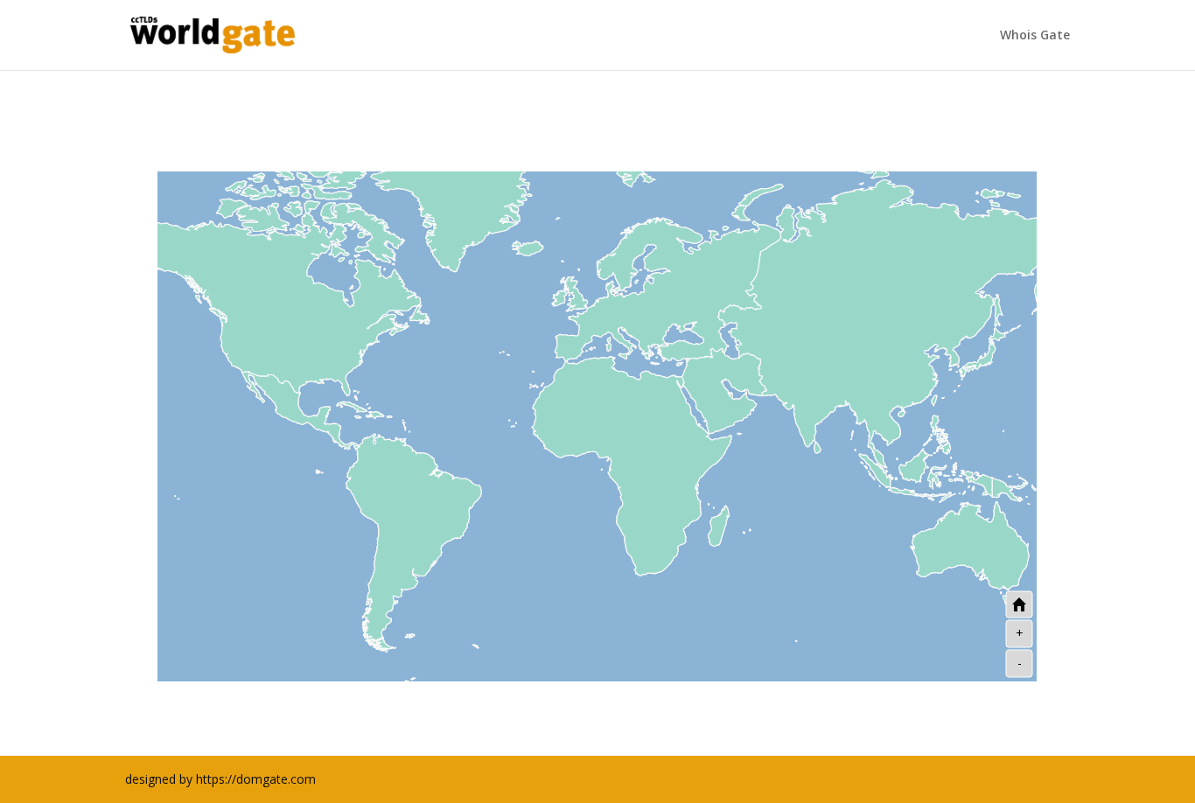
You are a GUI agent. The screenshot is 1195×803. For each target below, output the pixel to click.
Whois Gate (1035, 36)
